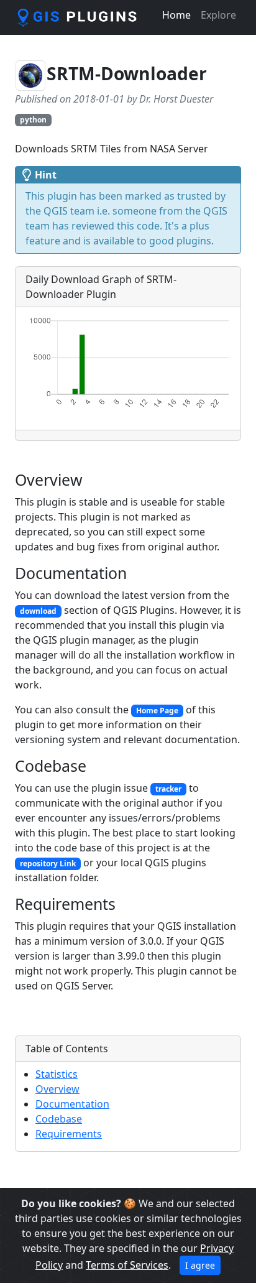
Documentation (72, 1104)
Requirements (68, 1134)
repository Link (48, 863)
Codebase (58, 1119)
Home (176, 15)
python (33, 119)
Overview (57, 1089)
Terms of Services (127, 1265)
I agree (200, 1265)
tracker (168, 789)
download (38, 611)
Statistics (56, 1074)
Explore (218, 15)
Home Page (157, 710)
